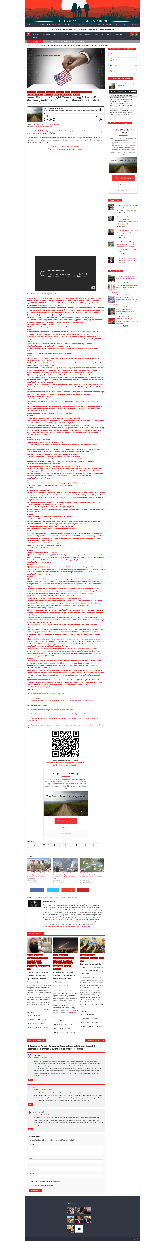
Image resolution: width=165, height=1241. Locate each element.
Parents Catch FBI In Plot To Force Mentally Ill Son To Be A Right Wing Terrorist (125, 311)
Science (56, 94)
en (28, 480)
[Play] (112, 92)
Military (56, 963)
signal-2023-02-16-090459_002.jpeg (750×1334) (44, 545)
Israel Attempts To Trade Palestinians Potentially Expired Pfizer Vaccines (37, 975)
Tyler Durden (98, 977)
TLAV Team (46, 34)
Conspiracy (40, 92)
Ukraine (70, 897)
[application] (123, 92)
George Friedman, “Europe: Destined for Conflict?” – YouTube (49, 413)
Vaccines (76, 897)
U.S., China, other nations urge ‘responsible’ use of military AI (49, 327)
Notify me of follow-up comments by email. (45, 1181)
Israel (50, 897)
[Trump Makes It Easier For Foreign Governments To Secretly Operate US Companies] (87, 1220)
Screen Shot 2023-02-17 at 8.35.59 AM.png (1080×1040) (46, 442)
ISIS (47, 897)
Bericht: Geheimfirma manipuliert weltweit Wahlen (45, 399)
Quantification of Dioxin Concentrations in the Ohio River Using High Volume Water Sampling (60, 461)
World (29, 969)
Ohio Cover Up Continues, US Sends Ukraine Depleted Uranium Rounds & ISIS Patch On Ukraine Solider (63, 449)
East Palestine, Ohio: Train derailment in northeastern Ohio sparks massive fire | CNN (58, 452)
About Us (49, 25)
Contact (55, 25)
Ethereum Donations (91, 25)
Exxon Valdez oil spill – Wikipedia (38, 440)
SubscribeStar (102, 25)
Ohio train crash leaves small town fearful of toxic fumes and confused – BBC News (57, 459)
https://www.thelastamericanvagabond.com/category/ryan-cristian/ (66, 927)
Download (50, 124)
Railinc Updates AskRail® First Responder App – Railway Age (48, 543)
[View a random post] (136, 34)
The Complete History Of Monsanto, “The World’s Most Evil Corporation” (127, 321)
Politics (80, 92)
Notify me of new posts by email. (42, 1186)
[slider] (133, 91)
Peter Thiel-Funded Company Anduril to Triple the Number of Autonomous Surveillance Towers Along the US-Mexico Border (127, 247)
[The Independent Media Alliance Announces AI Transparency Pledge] (79, 1229)
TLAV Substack (77, 34)
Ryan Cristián (43, 104)
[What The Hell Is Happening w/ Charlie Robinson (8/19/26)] (79, 1220)
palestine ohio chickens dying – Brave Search (43, 519)
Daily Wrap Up (31, 92)
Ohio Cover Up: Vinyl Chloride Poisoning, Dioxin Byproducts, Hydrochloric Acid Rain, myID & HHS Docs (64, 876)
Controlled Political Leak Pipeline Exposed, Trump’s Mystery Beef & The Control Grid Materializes (127, 208)
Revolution (69, 963)
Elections (42, 897)
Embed (56, 124)
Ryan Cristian (48, 94)
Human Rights (31, 963)
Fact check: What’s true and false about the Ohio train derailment (51, 517)
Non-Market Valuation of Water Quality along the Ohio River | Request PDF (54, 466)
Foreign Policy (50, 92)
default (29, 356)
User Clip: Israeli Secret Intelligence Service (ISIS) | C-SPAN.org (49, 353)
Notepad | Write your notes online (39, 490)
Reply (30, 1080)
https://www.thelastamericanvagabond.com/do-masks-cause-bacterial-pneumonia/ (56, 714)
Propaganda (88, 92)
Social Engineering (66, 94)
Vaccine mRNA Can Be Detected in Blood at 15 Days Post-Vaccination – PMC (54, 598)
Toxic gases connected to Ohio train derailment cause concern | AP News (53, 456)
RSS (51, 127)
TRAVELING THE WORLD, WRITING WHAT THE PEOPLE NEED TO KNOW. (82, 29)
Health (67, 92)
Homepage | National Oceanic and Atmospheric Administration (50, 526)
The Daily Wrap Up (41, 131)
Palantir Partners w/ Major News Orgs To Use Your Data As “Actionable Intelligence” (73, 41)
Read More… (47, 1010)
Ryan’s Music (117, 25)
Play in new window (39, 124)
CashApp (109, 25)
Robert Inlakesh (31, 966)
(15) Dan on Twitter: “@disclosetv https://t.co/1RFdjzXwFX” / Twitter (51, 507)
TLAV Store (99, 34)
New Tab (30, 329)
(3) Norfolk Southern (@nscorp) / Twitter (42, 553)
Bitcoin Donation (69, 25)
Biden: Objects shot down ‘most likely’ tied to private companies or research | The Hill (58, 425)
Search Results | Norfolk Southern (39, 548)
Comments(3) (53, 104)
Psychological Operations (34, 94)
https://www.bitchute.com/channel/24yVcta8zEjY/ (66, 149)
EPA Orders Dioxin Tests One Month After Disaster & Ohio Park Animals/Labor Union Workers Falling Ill (91, 876)
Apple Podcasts (39, 127)
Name (31, 1158)
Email (47, 127)
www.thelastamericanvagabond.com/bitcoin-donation (65, 763)
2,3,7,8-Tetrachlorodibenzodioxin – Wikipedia (43, 464)
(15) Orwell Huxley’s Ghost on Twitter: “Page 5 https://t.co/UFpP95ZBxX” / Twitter (56, 483)
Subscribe (88, 34)
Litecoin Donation (79, 25)
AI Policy (35, 38)
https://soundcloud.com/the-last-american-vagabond (45, 694)
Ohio (54, 897)
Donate (61, 25)
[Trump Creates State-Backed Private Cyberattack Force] (70, 1229)
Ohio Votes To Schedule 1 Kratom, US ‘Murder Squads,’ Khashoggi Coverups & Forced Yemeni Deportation (39, 876)
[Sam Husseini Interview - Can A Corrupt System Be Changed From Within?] (87, 1210)
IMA (55, 34)
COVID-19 (36, 897)
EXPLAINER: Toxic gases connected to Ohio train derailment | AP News (52, 454)
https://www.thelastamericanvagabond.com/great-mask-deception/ (50, 710)
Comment (33, 1144)
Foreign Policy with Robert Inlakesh (37, 958)
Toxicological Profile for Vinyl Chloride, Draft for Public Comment (50, 485)
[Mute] (129, 92)
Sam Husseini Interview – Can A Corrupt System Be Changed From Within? (127, 233)
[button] (132, 34)
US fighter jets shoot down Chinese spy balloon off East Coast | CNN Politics (54, 418)
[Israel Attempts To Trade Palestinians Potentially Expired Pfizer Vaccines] (39, 945)
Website (31, 1174)
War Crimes (57, 969)
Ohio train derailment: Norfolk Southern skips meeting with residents (52, 529)
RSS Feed (119, 34)
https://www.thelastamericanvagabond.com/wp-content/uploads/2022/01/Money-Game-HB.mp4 (60, 700)
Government (59, 92)
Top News (35, 34)
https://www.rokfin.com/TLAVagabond (66, 147)
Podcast (73, 92)
